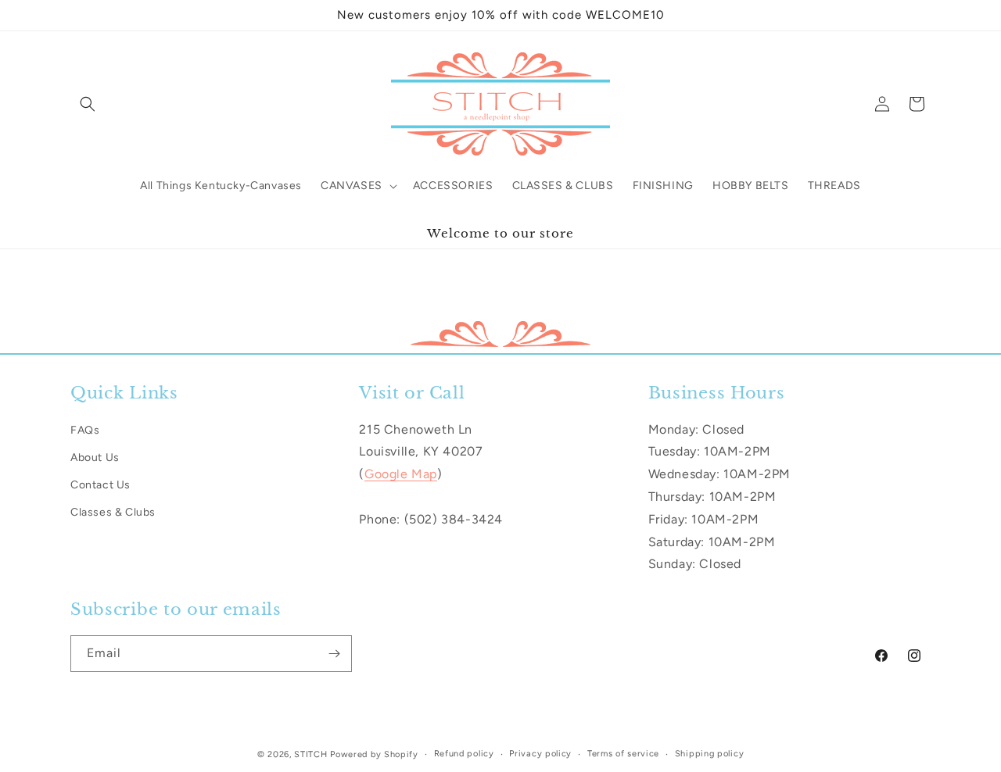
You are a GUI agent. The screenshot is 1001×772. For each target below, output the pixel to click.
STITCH (310, 754)
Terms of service (623, 754)
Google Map (400, 473)
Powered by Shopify (374, 754)
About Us (95, 457)
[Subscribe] (334, 653)
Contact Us (100, 484)
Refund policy (464, 754)
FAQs (84, 430)
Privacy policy (540, 754)
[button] (87, 104)
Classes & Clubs (113, 512)
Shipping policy (709, 754)
